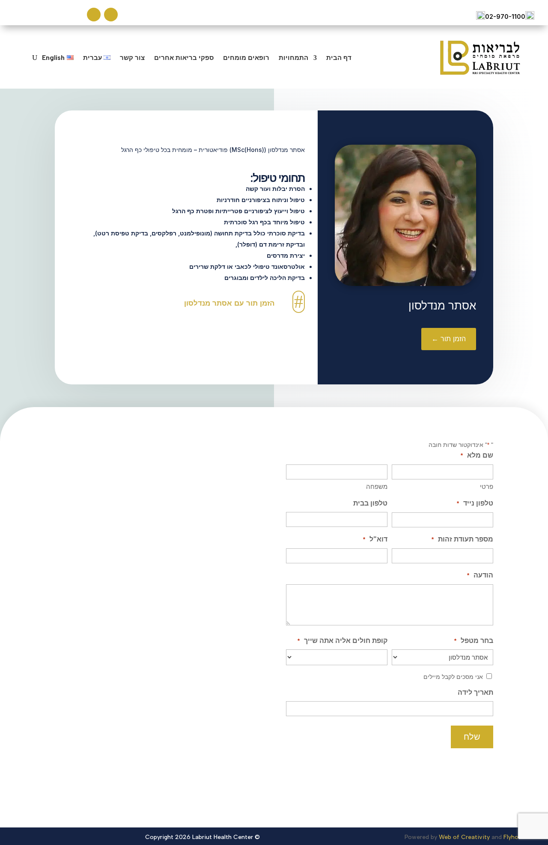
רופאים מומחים (246, 58)
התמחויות (293, 58)
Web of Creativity (464, 837)
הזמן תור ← (449, 339)
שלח (472, 736)
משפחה (376, 486)
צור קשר (132, 58)
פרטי (486, 486)
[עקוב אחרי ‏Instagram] (94, 14)
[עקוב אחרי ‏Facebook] (111, 14)
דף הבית (338, 58)
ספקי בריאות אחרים (184, 58)
